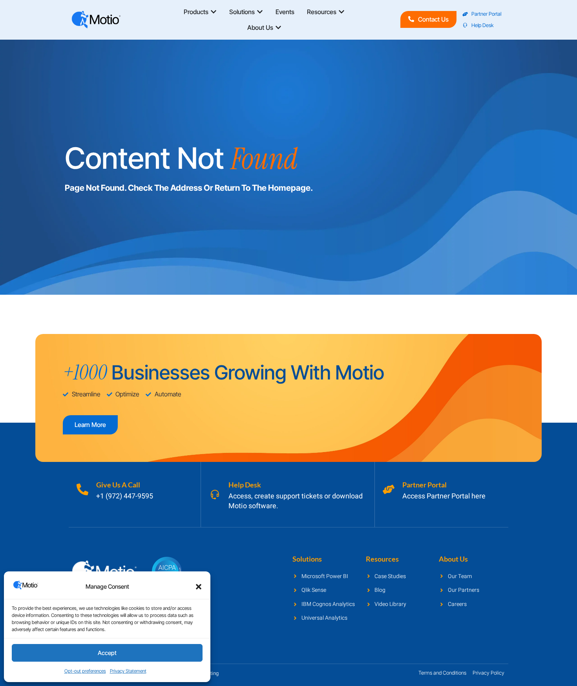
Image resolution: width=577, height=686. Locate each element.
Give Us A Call (118, 484)
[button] (199, 587)
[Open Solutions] (260, 11)
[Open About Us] (278, 27)
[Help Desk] (215, 494)
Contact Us (433, 19)
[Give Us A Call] (82, 489)
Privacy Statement (128, 671)
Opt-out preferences (85, 671)
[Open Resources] (341, 11)
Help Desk (244, 484)
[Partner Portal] (388, 489)
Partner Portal (424, 484)
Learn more (90, 425)
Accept (107, 653)
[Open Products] (213, 11)
